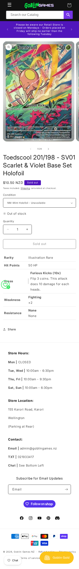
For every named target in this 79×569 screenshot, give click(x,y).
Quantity (8, 221)
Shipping (25, 188)
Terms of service (30, 558)
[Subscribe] (66, 489)
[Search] (68, 15)
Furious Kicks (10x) (45, 273)
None (32, 310)
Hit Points (12, 265)
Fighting (34, 297)
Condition (9, 194)
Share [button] (12, 329)
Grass (8, 281)
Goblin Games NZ (24, 551)
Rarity (9, 258)
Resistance (13, 313)
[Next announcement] (71, 29)
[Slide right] (48, 148)
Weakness (12, 300)
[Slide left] (30, 148)
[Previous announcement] (7, 29)
